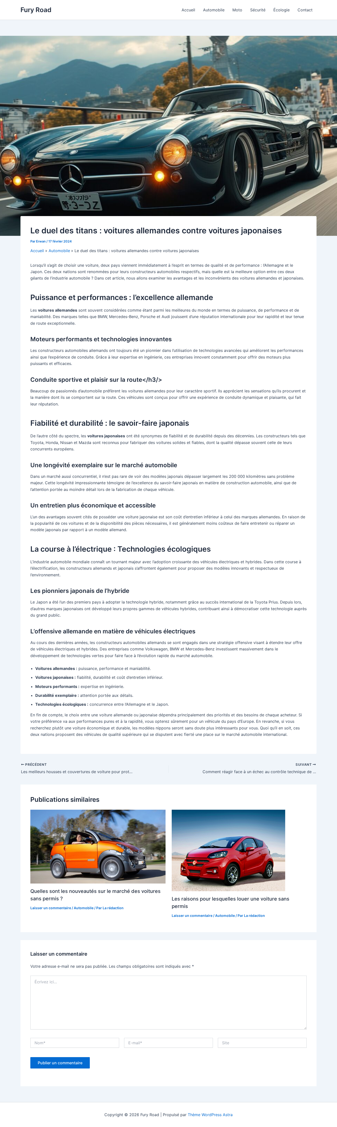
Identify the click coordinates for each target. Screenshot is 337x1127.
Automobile (214, 9)
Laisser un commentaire (50, 908)
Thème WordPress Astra (210, 1114)
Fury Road (35, 10)
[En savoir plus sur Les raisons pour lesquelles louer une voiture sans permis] (239, 850)
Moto (237, 9)
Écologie (281, 9)
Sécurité (257, 9)
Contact (305, 9)
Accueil (188, 9)
